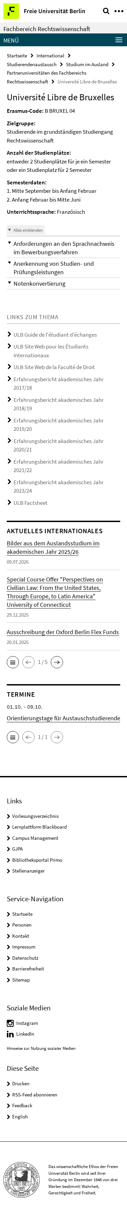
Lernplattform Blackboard (39, 827)
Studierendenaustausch (32, 64)
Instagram (27, 1023)
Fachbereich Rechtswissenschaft (46, 29)
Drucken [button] (20, 1083)
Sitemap (21, 980)
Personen (21, 925)
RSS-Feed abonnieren (34, 1094)
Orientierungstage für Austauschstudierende (63, 718)
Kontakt (20, 936)
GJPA (17, 849)
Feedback (22, 1105)
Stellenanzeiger (28, 870)
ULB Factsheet (30, 503)
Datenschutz (25, 958)
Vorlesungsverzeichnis (35, 816)
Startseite (17, 55)
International (50, 55)
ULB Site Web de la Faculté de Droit (54, 367)
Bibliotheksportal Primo (37, 860)
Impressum (23, 946)
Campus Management (35, 838)
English (20, 1116)
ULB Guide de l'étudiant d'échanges (55, 334)
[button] (63, 247)
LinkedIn (25, 1034)
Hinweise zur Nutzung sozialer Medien (41, 1048)
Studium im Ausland (87, 64)
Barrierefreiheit (28, 968)
